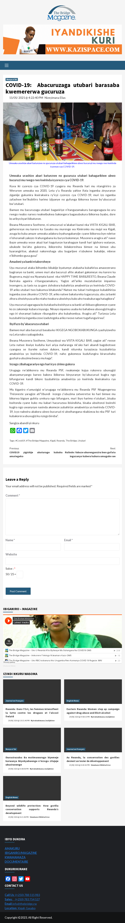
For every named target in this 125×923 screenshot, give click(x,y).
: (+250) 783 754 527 (22, 899)
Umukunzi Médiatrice (101, 765)
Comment (13, 495)
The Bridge (71, 440)
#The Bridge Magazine (37, 440)
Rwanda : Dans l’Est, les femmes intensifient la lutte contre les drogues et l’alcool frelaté (32, 712)
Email (68, 540)
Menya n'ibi (12, 79)
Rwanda (60, 440)
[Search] (118, 66)
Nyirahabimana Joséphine (43, 720)
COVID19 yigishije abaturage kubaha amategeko (35, 452)
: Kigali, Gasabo (20, 908)
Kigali (53, 440)
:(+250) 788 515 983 (22, 895)
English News (73, 700)
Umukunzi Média (9, 666)
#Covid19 (20, 440)
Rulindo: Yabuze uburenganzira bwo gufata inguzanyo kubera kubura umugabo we (90, 452)
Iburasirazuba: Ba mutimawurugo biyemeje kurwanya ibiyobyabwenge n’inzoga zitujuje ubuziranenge (32, 761)
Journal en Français (14, 700)
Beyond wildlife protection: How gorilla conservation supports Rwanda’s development (32, 809)
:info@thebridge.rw (21, 904)
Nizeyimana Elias (55, 97)
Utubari (82, 440)
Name (10, 540)
